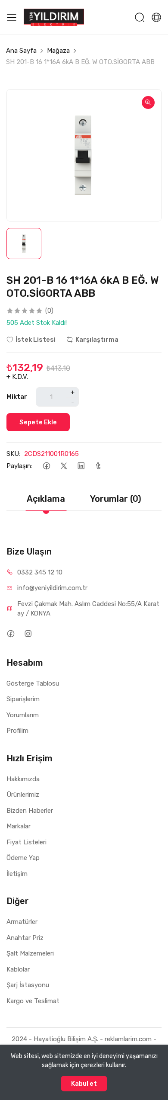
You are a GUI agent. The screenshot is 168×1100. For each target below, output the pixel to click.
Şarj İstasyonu (27, 985)
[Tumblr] (98, 466)
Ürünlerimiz (22, 795)
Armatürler (21, 922)
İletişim (17, 874)
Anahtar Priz (25, 938)
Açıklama (46, 499)
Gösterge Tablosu (32, 683)
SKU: (13, 454)
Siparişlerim (23, 699)
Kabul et (84, 1083)
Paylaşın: (19, 466)
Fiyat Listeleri (26, 842)
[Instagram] (27, 633)
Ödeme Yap (23, 858)
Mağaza (58, 51)
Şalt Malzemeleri (30, 953)
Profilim (17, 730)
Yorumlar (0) (115, 499)
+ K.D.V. (17, 377)
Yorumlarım (22, 715)
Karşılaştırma (96, 339)
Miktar (16, 397)
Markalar (18, 826)
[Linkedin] (80, 466)
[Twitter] (63, 466)
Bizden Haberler (29, 811)
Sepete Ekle (38, 422)
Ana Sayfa (21, 51)
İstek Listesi (36, 339)
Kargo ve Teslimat (32, 1001)
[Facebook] (46, 466)
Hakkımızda (23, 779)
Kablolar (18, 969)
